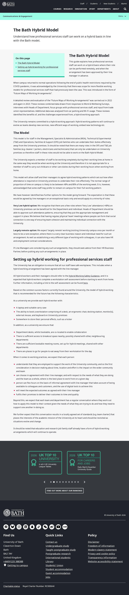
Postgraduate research (58, 553)
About (116, 9)
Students (94, 3)
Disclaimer (93, 541)
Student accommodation (59, 569)
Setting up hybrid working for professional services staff (38, 69)
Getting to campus (17, 565)
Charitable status (11, 586)
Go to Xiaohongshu (64, 526)
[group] (45, 462)
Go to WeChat (45, 526)
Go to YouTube (58, 526)
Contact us (51, 541)
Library (49, 561)
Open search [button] (125, 9)
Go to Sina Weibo (51, 526)
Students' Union (54, 565)
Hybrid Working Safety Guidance (84, 275)
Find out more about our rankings (64, 490)
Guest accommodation (58, 573)
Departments (104, 9)
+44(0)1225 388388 (13, 561)
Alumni (124, 3)
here (85, 283)
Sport (92, 9)
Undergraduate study (57, 545)
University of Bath (9, 4)
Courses (57, 9)
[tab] (51, 482)
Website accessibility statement (105, 561)
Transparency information (102, 557)
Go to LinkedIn (25, 526)
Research (68, 9)
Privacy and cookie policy (101, 553)
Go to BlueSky (12, 526)
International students (58, 557)
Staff (82, 3)
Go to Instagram (19, 526)
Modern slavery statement (102, 549)
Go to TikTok (38, 526)
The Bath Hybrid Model (29, 63)
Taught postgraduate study (61, 549)
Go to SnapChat (32, 526)
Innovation (81, 9)
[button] (44, 482)
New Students (109, 3)
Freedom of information (101, 545)
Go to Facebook (5, 526)
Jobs (48, 577)
